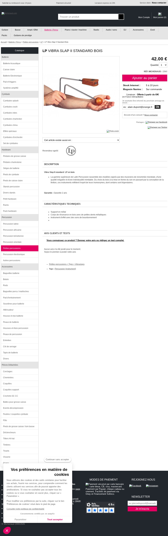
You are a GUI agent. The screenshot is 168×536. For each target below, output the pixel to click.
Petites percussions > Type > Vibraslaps (66, 264)
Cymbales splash (11, 101)
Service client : (153, 3)
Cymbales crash (10, 107)
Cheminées (8, 377)
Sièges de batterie (11, 168)
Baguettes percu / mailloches (16, 291)
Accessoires (138, 30)
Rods (5, 285)
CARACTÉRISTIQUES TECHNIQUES (62, 204)
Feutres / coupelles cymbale (15, 414)
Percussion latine (11, 224)
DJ (125, 30)
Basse (18, 30)
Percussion (7, 217)
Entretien (7, 340)
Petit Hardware (9, 199)
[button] (7, 530)
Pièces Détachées (10, 365)
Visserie (6, 457)
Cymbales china (10, 125)
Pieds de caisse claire (13, 180)
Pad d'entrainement (12, 298)
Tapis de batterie (10, 352)
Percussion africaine (12, 230)
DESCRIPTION (51, 164)
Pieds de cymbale (11, 174)
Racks (6, 205)
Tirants (6, 451)
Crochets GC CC (10, 396)
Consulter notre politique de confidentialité (25, 509)
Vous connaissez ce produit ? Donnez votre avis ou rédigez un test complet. (85, 240)
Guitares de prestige (23, 35)
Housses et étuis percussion (15, 328)
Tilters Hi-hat (8, 438)
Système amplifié (10, 88)
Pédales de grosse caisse (14, 156)
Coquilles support (11, 390)
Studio (96, 30)
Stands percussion (11, 187)
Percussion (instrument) (65, 269)
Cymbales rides (10, 113)
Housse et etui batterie (13, 316)
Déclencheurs (9, 432)
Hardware (6, 150)
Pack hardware (10, 211)
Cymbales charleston (12, 119)
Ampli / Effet (32, 30)
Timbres (6, 445)
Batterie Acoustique (11, 63)
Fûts (5, 420)
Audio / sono (111, 30)
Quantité (154, 65)
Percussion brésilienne (13, 236)
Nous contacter (151, 115)
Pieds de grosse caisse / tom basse (18, 426)
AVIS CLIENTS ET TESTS (57, 233)
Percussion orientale (12, 242)
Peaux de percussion (12, 334)
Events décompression (13, 408)
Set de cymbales (10, 143)
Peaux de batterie (11, 322)
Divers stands (9, 193)
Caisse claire (9, 69)
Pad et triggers (9, 82)
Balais (6, 279)
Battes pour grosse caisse (14, 402)
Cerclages (7, 371)
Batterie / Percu (51, 30)
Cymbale (6, 94)
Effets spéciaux (10, 131)
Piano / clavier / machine (76, 30)
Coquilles (7, 383)
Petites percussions (12, 248)
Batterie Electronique (12, 76)
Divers (6, 359)
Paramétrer (20, 519)
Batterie (5, 57)
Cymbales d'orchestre (12, 137)
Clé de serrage (9, 346)
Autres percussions (11, 260)
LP (44, 51)
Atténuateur (8, 310)
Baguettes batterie (11, 273)
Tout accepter (55, 519)
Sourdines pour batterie (13, 304)
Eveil (152, 30)
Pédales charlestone (12, 162)
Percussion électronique (14, 254)
